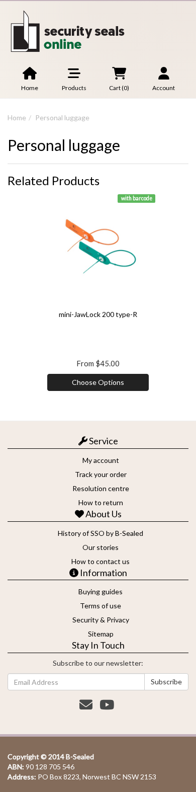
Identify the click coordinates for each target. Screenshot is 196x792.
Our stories (100, 547)
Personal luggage (62, 117)
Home (17, 117)
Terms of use (100, 605)
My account (100, 460)
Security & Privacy (100, 619)
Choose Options (98, 382)
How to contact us (100, 561)
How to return (100, 502)
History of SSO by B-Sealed (100, 533)
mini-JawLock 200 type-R (98, 314)
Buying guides (100, 591)
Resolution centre (100, 488)
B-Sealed (80, 756)
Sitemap (101, 633)
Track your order (101, 474)
